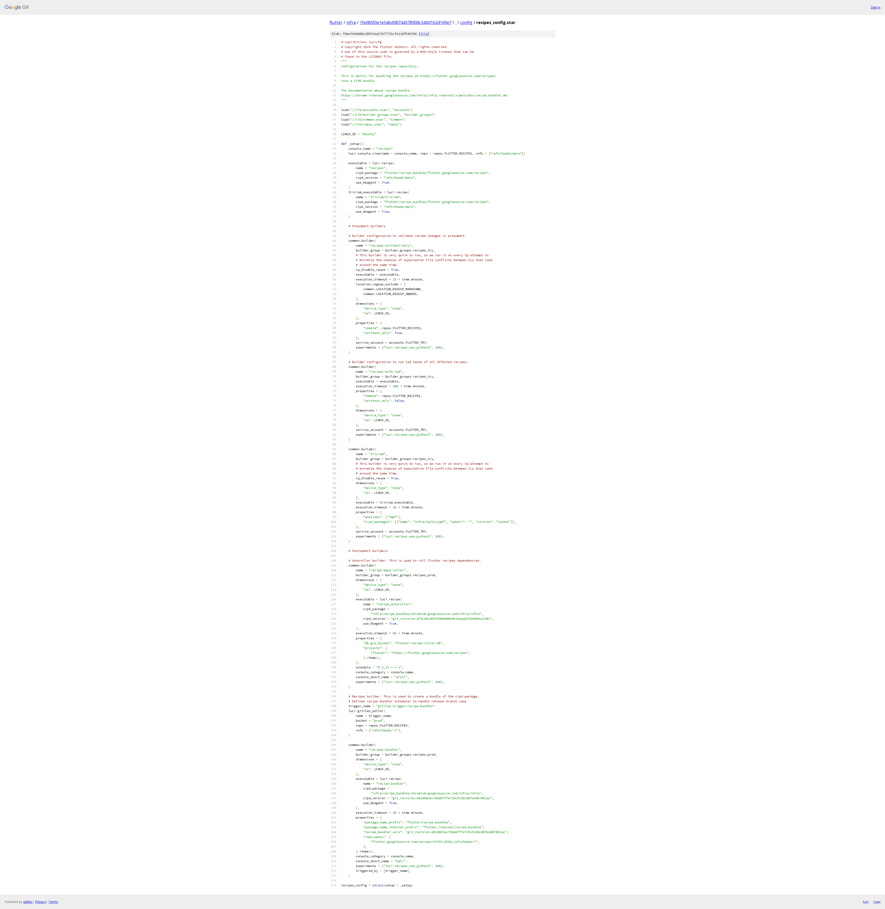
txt (865, 902)
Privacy (40, 902)
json (876, 902)
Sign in (875, 7)
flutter (336, 22)
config (466, 22)
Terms (53, 902)
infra (351, 22)
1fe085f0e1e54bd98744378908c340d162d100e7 (405, 22)
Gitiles (27, 902)
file (424, 34)
